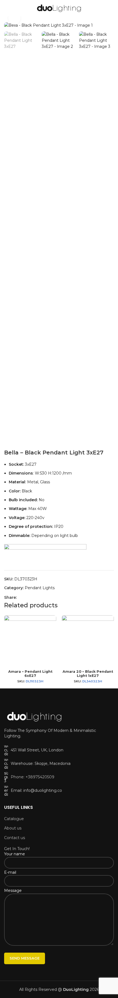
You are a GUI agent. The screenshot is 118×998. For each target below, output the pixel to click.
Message (13, 890)
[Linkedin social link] (39, 597)
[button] (9, 25)
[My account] (112, 8)
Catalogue (14, 818)
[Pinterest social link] (33, 597)
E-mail (10, 872)
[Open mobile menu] (6, 8)
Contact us (14, 837)
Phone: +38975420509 (32, 776)
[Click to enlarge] (14, 18)
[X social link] (26, 597)
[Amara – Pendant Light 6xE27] (30, 641)
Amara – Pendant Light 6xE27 (30, 673)
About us (12, 828)
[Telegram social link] (46, 597)
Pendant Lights (40, 587)
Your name (14, 853)
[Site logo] (59, 7)
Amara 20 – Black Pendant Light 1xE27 (88, 673)
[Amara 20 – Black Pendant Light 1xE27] (88, 641)
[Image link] (34, 716)
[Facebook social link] (20, 597)
